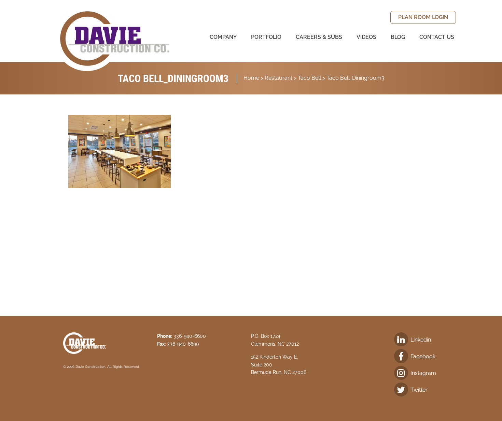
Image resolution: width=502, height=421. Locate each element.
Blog (398, 37)
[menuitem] (423, 17)
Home (251, 78)
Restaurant (278, 78)
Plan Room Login (423, 17)
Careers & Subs (319, 37)
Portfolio (266, 37)
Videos (366, 37)
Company (223, 37)
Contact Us (436, 37)
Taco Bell (309, 78)
